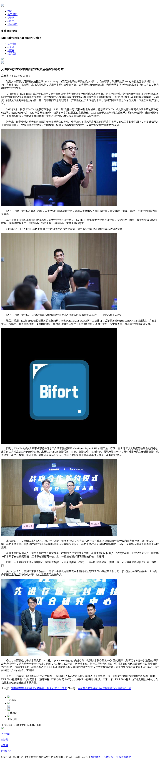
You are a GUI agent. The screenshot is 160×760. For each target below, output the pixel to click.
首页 (10, 11)
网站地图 (95, 757)
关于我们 (13, 14)
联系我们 (13, 24)
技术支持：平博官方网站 (119, 757)
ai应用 (11, 21)
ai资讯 (11, 17)
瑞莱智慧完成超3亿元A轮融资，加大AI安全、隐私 (39, 688)
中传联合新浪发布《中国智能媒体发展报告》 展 (104, 688)
